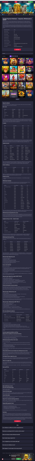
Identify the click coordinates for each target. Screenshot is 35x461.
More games (17, 99)
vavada (1, 0)
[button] (0, 8)
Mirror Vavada (17, 49)
